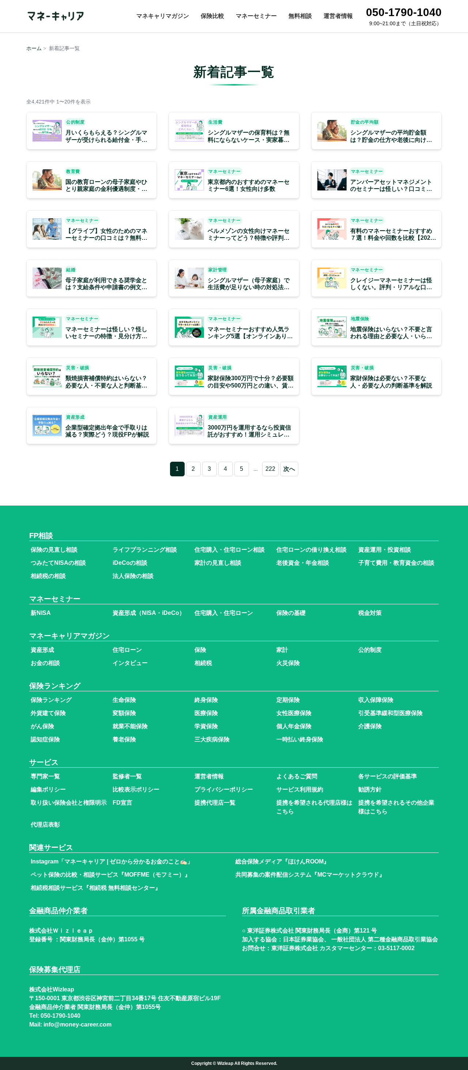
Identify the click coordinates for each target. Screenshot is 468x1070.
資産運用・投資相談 (384, 550)
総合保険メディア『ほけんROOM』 (282, 861)
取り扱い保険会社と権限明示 (69, 802)
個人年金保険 (294, 726)
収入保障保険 (375, 700)
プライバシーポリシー (224, 789)
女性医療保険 (294, 713)
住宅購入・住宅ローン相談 (230, 550)
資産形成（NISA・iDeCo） (149, 613)
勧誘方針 (370, 789)
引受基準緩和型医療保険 (390, 713)
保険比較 (212, 16)
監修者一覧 (127, 776)
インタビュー (130, 663)
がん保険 (42, 726)
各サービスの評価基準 (387, 776)
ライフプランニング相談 (145, 550)
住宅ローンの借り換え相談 (311, 550)
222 (270, 469)
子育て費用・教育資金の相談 (396, 563)
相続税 (203, 663)
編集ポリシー (48, 789)
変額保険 (124, 713)
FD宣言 (122, 802)
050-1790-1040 (60, 1016)
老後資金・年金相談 (302, 563)
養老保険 (124, 739)
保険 (200, 650)
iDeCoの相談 (130, 563)
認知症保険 (45, 739)
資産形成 (42, 650)
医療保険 (206, 713)
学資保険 (206, 726)
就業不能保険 (130, 726)
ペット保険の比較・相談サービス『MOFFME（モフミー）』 (110, 874)
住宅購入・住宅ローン (224, 613)
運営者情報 (338, 16)
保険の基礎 (291, 613)
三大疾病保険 (212, 739)
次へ (289, 469)
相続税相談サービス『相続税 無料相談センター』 (96, 888)
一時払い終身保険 (299, 739)
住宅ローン (127, 650)
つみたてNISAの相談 (58, 563)
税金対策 (370, 613)
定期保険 (288, 700)
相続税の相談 (48, 576)
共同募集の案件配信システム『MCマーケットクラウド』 (310, 874)
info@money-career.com (78, 1025)
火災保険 (288, 663)
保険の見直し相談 (54, 550)
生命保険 (124, 700)
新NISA (41, 613)
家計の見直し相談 (218, 563)
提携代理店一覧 (215, 802)
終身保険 (206, 700)
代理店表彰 (45, 824)
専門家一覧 (45, 776)
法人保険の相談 (133, 576)
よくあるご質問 (296, 776)
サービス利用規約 (299, 789)
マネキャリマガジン (162, 16)
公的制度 (370, 650)
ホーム (34, 48)
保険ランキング (51, 700)
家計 (282, 650)
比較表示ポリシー (136, 789)
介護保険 (370, 726)
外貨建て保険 (48, 713)
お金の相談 (45, 663)
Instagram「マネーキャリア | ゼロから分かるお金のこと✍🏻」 (112, 861)
